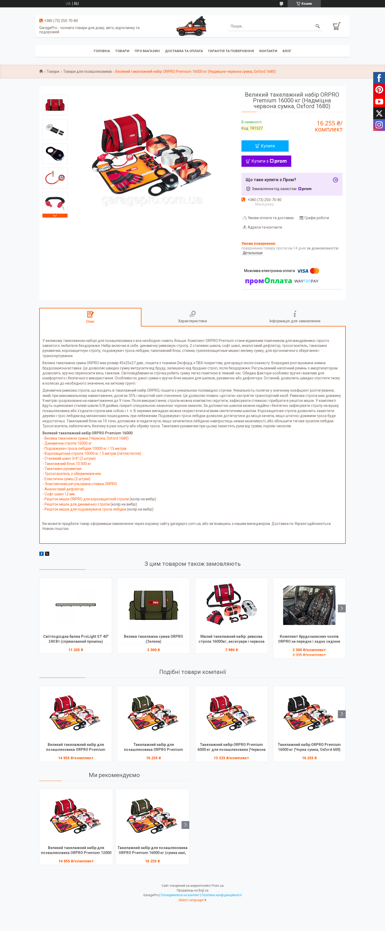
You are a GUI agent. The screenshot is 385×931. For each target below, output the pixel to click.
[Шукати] (318, 26)
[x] (47, 554)
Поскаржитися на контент (180, 895)
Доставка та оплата (184, 51)
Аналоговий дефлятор (64, 489)
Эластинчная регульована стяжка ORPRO (81, 484)
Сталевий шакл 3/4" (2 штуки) (70, 458)
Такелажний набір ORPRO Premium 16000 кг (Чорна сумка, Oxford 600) (309, 747)
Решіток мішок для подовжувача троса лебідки (85, 509)
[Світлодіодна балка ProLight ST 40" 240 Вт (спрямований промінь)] (76, 605)
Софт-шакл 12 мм (60, 494)
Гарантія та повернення (231, 51)
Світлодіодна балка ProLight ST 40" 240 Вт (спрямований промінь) (75, 639)
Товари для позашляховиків (87, 71)
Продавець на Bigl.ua (192, 890)
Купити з (259, 161)
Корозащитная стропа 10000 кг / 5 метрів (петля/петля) (93, 453)
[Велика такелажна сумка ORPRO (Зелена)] (153, 605)
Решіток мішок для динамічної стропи (78, 504)
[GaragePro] (192, 26)
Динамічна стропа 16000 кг (68, 443)
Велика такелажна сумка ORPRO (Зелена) (153, 639)
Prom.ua (218, 886)
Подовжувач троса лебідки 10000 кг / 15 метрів (85, 448)
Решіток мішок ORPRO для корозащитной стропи (87, 499)
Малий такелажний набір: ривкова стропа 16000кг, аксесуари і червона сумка (232, 639)
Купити (268, 145)
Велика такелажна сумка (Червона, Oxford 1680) (87, 438)
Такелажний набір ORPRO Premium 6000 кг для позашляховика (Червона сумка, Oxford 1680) (231, 747)
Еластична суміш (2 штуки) (67, 479)
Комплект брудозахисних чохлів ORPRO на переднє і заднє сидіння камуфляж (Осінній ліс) (309, 639)
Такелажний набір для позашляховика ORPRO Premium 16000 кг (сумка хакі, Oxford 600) (153, 747)
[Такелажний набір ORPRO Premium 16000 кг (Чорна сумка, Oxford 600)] (309, 713)
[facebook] (41, 554)
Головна (102, 51)
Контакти (268, 51)
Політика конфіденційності (222, 895)
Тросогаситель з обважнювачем (73, 474)
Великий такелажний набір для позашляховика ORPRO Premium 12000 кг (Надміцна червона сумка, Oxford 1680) (76, 747)
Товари (122, 51)
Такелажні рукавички (63, 469)
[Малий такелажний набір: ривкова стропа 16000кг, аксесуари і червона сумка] (231, 605)
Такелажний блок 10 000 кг (68, 464)
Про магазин (147, 51)
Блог (287, 51)
